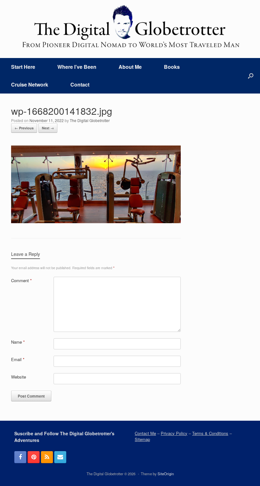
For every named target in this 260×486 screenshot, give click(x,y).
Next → (48, 128)
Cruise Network (29, 84)
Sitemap (142, 439)
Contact (79, 84)
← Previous (24, 128)
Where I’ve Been (76, 66)
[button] (250, 76)
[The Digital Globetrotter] (130, 26)
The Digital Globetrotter (90, 120)
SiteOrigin (166, 473)
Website (18, 377)
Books (172, 66)
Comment (21, 280)
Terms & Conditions (210, 433)
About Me (130, 66)
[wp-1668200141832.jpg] (96, 221)
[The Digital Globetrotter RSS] (47, 457)
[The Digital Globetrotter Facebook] (20, 457)
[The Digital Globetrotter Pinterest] (34, 457)
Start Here (23, 66)
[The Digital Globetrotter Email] (60, 457)
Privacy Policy (174, 433)
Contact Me (145, 433)
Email (17, 359)
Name (18, 342)
